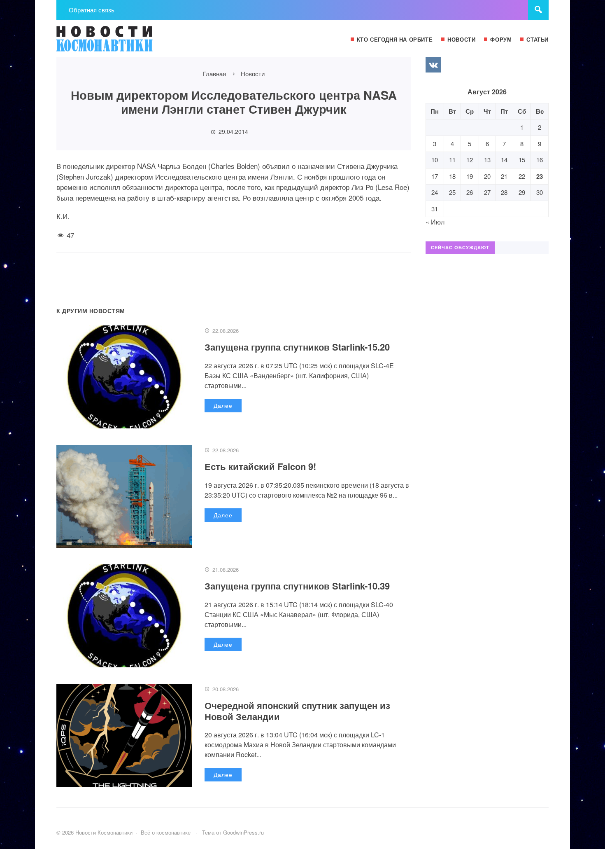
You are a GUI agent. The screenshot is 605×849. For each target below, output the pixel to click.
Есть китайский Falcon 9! (260, 466)
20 (487, 176)
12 (469, 159)
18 (452, 176)
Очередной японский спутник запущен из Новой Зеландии (297, 711)
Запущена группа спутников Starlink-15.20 (297, 346)
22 (522, 176)
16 (539, 159)
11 (452, 159)
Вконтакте (433, 65)
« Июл (435, 222)
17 (434, 176)
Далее (223, 405)
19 (469, 176)
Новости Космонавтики (118, 42)
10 (434, 159)
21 (504, 176)
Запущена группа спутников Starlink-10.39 (297, 585)
